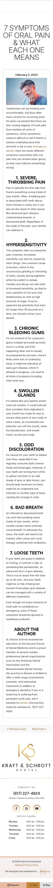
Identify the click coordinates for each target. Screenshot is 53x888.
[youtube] (36, 808)
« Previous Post (16, 729)
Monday (13, 821)
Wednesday (15, 829)
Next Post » (39, 729)
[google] (26, 808)
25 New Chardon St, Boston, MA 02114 (26, 798)
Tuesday (13, 825)
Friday (12, 838)
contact (24, 702)
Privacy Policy (31, 865)
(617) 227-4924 (26, 793)
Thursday (14, 834)
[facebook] (16, 808)
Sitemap (19, 865)
